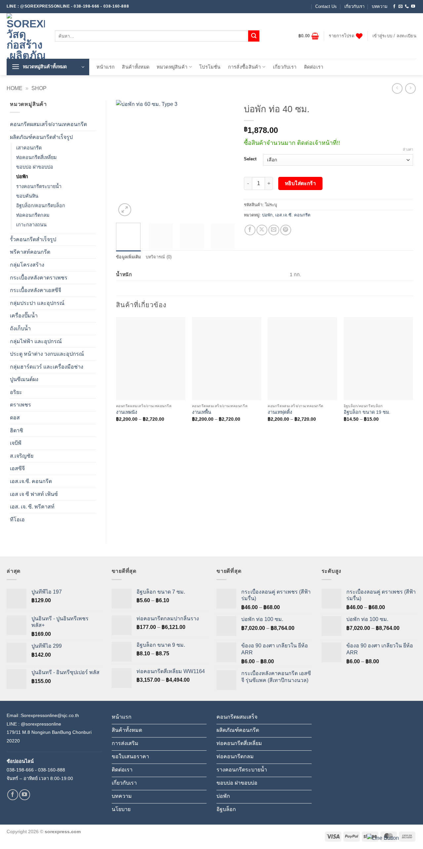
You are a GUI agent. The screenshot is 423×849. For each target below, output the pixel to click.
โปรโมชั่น (209, 67)
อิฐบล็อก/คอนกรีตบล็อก (40, 205)
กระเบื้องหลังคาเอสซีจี (35, 290)
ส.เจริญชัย (21, 456)
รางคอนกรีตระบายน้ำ (38, 186)
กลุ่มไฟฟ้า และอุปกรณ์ (36, 341)
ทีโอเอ (17, 519)
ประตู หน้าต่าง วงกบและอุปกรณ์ (47, 354)
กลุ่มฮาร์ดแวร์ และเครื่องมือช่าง (46, 367)
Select (250, 159)
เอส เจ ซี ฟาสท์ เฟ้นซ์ (34, 494)
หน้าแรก (105, 67)
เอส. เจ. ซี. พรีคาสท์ (32, 506)
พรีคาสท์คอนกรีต (30, 252)
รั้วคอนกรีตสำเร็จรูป (33, 239)
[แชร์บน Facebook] (250, 230)
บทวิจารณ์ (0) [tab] (159, 256)
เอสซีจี (17, 468)
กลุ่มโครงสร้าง (27, 265)
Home (14, 88)
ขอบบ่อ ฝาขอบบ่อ (34, 167)
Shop (39, 88)
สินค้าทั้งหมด (135, 67)
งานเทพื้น (201, 412)
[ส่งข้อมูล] (253, 36)
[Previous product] (410, 88)
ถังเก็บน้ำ (20, 328)
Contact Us (326, 6)
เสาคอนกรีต (29, 147)
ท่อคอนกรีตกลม (32, 215)
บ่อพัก (22, 176)
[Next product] (397, 88)
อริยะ (16, 392)
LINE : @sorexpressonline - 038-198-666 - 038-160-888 (68, 6)
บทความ (379, 6)
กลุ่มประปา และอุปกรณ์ (37, 303)
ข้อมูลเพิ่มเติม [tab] (128, 256)
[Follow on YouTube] (413, 6)
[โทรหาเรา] (407, 6)
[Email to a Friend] (273, 230)
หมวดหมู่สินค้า (172, 67)
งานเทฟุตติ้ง (280, 412)
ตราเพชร (20, 405)
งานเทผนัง (126, 412)
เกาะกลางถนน (31, 224)
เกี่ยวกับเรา (354, 6)
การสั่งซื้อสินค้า (244, 67)
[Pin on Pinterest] (285, 230)
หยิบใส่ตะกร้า (300, 183)
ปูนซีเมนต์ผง (24, 379)
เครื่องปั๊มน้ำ (24, 315)
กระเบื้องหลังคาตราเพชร (38, 277)
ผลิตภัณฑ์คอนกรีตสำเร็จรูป (41, 137)
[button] (308, 36)
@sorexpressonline (41, 724)
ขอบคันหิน (27, 196)
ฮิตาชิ (16, 430)
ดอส (15, 417)
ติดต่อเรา (314, 67)
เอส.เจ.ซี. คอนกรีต (31, 481)
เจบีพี (15, 443)
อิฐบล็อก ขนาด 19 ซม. (367, 412)
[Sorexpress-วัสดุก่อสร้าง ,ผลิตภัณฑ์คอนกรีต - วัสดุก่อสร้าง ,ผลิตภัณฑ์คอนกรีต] (26, 36)
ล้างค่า (408, 149)
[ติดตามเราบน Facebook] (394, 6)
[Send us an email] (401, 6)
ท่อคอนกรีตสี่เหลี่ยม (36, 157)
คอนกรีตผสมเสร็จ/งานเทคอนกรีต (48, 124)
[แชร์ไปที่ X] (261, 230)
